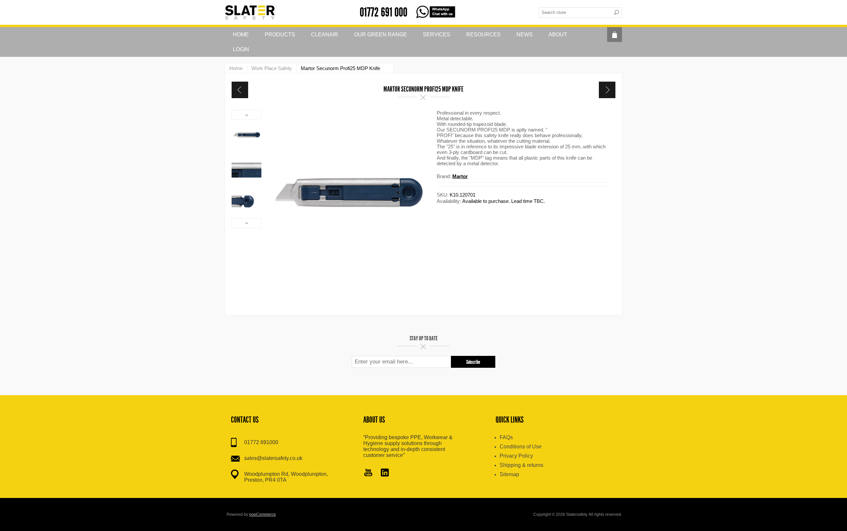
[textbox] (575, 12)
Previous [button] (246, 115)
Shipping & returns (521, 465)
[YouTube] (368, 473)
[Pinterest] (385, 473)
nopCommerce (262, 514)
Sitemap (509, 474)
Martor (460, 176)
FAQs (506, 437)
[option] (246, 135)
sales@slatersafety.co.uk (273, 458)
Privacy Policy (516, 456)
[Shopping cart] (614, 34)
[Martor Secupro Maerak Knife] (607, 90)
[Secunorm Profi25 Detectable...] (240, 90)
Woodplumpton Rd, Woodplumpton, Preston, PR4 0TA (286, 477)
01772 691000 (261, 442)
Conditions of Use (521, 446)
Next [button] (246, 223)
